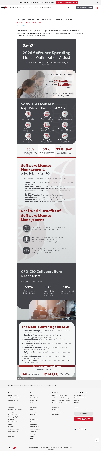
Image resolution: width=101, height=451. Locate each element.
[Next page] (21, 378)
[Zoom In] (29, 377)
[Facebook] (20, 25)
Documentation (34, 419)
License (34, 398)
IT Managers (11, 426)
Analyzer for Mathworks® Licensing (61, 400)
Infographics (33, 424)
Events (32, 422)
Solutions (19, 8)
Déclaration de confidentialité (48, 447)
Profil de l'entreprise (79, 395)
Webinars (32, 436)
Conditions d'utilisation (34, 447)
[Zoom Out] (28, 377)
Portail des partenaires (58, 412)
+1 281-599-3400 (83, 414)
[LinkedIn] (75, 429)
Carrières (76, 402)
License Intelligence (35, 429)
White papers (33, 439)
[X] (85, 429)
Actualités (76, 400)
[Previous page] (18, 378)
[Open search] (68, 8)
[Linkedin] (17, 25)
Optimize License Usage (14, 414)
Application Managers (13, 431)
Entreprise (36, 8)
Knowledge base (34, 426)
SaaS (9, 434)
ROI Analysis (11, 419)
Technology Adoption (13, 417)
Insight (32, 395)
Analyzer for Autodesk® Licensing (60, 398)
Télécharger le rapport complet (67, 2)
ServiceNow (33, 431)
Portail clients (55, 414)
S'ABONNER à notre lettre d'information (83, 419)
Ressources (28, 8)
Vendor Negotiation (13, 422)
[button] (84, 7)
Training (32, 434)
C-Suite (10, 424)
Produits (12, 8)
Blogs (31, 409)
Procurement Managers (14, 429)
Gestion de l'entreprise (80, 398)
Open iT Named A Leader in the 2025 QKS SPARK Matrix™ (36, 3)
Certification (33, 412)
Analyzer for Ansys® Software (59, 395)
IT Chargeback (11, 412)
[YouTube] (79, 429)
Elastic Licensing (12, 436)
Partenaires (55, 409)
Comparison (33, 414)
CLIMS (31, 403)
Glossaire (76, 407)
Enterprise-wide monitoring (15, 409)
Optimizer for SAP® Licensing (59, 403)
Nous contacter (46, 8)
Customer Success (34, 417)
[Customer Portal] (73, 8)
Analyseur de (13, 395)
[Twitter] (24, 25)
